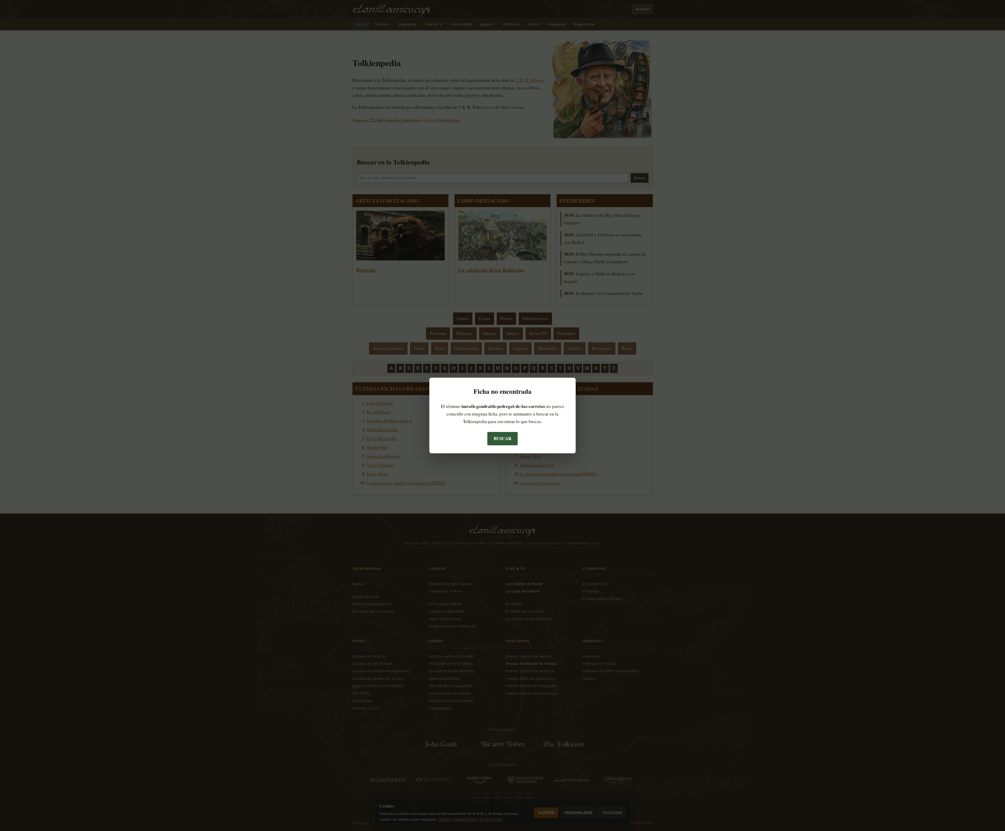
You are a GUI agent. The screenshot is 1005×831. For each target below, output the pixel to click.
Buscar (502, 438)
